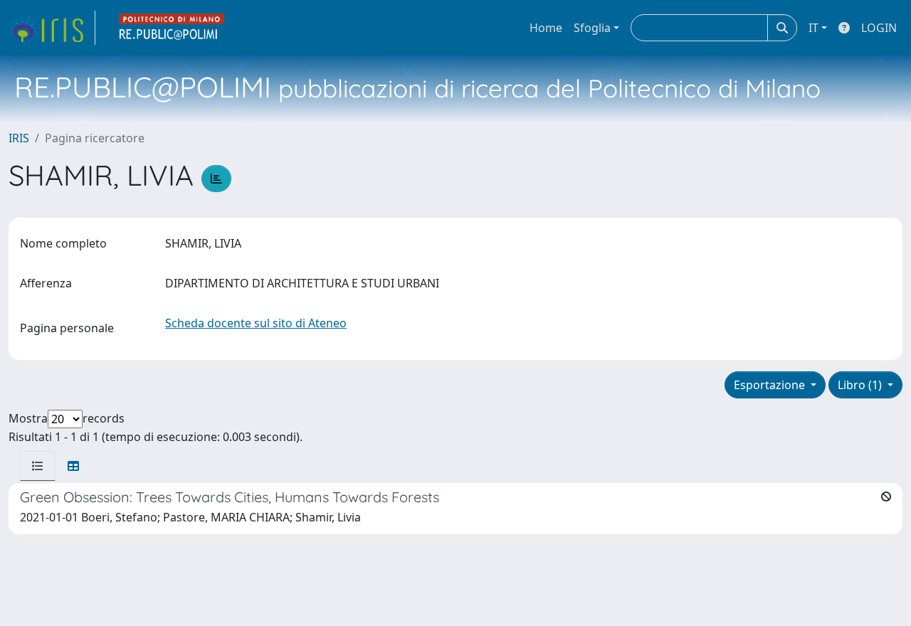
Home (546, 28)
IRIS (19, 138)
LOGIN (879, 28)
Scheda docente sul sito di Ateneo (256, 323)
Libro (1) (861, 385)
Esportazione (771, 385)
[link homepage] (52, 28)
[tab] (38, 466)
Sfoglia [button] (592, 28)
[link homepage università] (172, 28)
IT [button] (813, 28)
